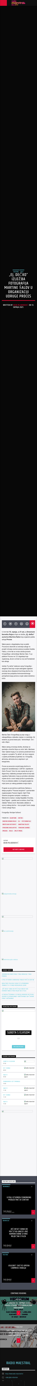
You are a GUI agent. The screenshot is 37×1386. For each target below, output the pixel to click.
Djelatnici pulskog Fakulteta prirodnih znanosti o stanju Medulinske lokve (15, 1127)
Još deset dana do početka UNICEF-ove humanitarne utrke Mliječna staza (15, 1133)
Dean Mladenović (21, 371)
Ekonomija (6, 1329)
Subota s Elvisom (9, 1204)
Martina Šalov (23, 967)
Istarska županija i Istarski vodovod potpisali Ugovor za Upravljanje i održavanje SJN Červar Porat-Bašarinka (18, 1139)
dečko (20, 961)
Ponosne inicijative (10, 970)
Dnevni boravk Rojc (9, 964)
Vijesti (5, 1217)
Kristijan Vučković (9, 967)
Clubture (13, 961)
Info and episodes (18, 1190)
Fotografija (26, 964)
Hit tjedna (6, 1211)
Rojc (11, 973)
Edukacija (6, 1363)
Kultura (16, 337)
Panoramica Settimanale (11, 1224)
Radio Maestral (7, 1354)
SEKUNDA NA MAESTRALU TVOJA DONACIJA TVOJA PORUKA (16, 1118)
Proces (5, 973)
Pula (21, 337)
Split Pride (18, 973)
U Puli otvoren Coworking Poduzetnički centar (18, 1123)
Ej (19, 964)
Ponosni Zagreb (24, 970)
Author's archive (18, 992)
